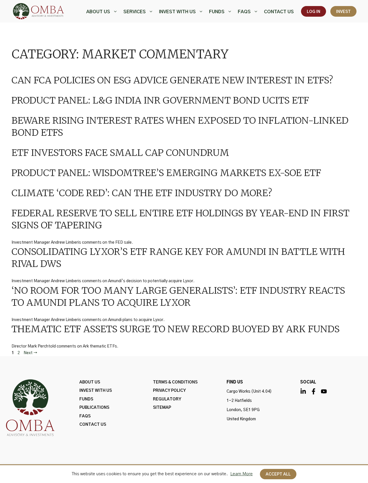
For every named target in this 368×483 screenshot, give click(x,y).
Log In (313, 12)
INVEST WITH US (177, 11)
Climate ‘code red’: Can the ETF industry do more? (142, 193)
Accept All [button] (278, 474)
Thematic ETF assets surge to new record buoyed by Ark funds (176, 329)
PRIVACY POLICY (169, 391)
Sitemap (162, 408)
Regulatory (167, 399)
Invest (343, 12)
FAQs (244, 11)
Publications (94, 408)
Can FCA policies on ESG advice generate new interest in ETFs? (172, 80)
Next (30, 353)
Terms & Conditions (175, 382)
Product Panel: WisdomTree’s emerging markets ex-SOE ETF (166, 173)
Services (134, 11)
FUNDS (217, 11)
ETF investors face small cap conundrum (120, 153)
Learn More (241, 474)
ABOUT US (98, 11)
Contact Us (279, 11)
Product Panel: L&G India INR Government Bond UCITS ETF (160, 100)
